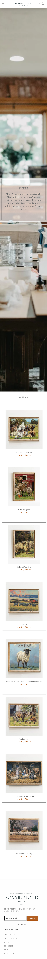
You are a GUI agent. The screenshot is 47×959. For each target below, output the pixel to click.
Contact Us (9, 953)
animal (19, 206)
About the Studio (11, 938)
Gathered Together (24, 567)
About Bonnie (9, 935)
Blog (6, 950)
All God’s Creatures (24, 452)
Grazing (24, 624)
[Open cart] (43, 3)
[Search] (39, 3)
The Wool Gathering (24, 853)
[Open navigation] (3, 3)
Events (7, 942)
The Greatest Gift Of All (24, 796)
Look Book (8, 946)
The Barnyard (24, 739)
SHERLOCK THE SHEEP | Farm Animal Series (24, 682)
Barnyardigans (24, 510)
